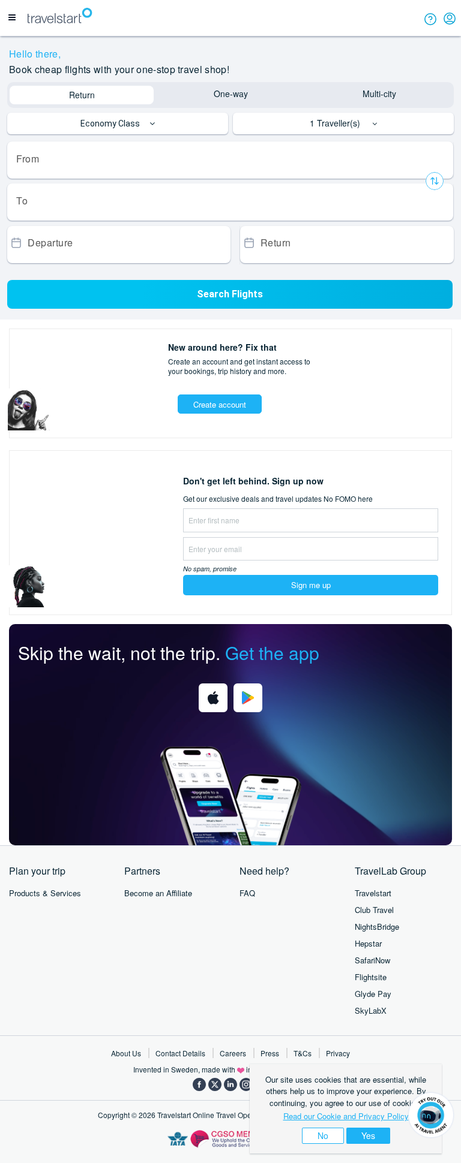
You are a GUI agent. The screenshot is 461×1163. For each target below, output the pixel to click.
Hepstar (368, 943)
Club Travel (374, 909)
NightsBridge (377, 926)
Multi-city (379, 94)
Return (82, 95)
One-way (231, 94)
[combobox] (230, 160)
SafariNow (372, 960)
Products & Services (45, 893)
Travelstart (373, 893)
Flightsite (371, 977)
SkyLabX (371, 1010)
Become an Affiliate (158, 893)
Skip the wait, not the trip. (168, 652)
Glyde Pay (373, 993)
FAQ (247, 893)
